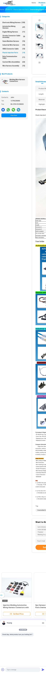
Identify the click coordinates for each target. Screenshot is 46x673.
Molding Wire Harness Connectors (17, 80)
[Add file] (2, 669)
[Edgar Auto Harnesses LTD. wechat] (13, 109)
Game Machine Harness (13, 41)
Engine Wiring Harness (13, 32)
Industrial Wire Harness (13, 45)
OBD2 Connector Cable (13, 49)
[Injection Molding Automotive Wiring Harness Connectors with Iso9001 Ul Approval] (17, 587)
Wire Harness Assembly (13, 66)
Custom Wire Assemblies (13, 62)
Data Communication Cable (13, 57)
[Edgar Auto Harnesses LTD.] (9, 3)
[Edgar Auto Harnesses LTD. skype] (18, 109)
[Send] (43, 669)
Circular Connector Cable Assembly (13, 36)
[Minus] (43, 623)
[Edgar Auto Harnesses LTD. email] (3, 109)
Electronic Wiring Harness (13, 22)
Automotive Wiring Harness (13, 27)
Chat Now (13, 115)
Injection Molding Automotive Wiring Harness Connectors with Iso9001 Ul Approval (16, 607)
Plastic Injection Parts (13, 52)
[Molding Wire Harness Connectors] (5, 81)
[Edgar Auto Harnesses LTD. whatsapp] (8, 109)
